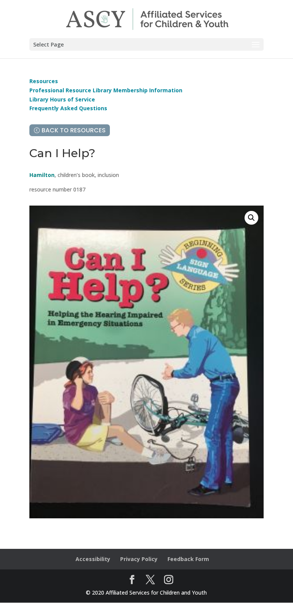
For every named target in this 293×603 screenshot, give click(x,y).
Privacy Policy (139, 559)
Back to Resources (74, 130)
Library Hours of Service (62, 99)
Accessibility (93, 559)
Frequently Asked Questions (68, 108)
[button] (251, 218)
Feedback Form (188, 559)
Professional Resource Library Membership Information (105, 90)
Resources (43, 81)
